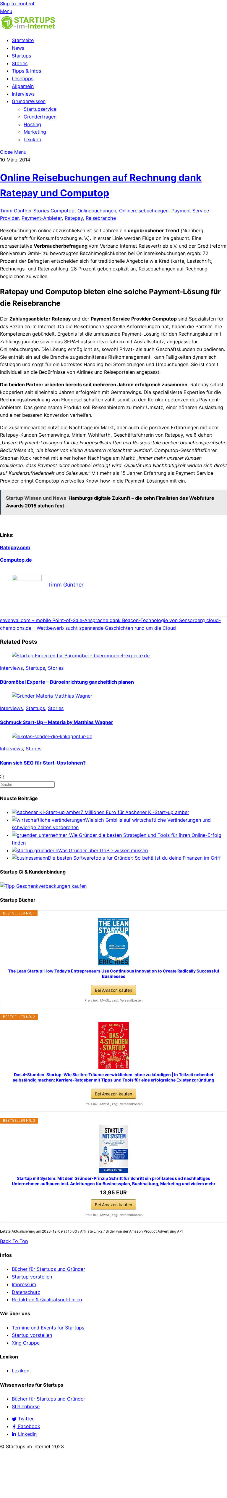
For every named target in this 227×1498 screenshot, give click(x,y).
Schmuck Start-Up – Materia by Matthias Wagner (56, 722)
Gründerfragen (40, 117)
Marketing (35, 132)
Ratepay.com (15, 547)
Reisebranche (101, 218)
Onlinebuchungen (96, 211)
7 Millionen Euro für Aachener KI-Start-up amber (134, 812)
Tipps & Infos (26, 71)
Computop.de (16, 560)
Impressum (24, 1284)
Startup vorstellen (32, 1277)
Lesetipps (22, 78)
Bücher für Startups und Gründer (48, 1269)
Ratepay (74, 218)
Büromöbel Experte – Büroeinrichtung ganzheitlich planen (67, 682)
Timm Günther (16, 211)
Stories (19, 63)
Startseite (23, 40)
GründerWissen (29, 101)
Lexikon (32, 139)
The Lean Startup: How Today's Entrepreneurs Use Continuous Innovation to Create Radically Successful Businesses (113, 973)
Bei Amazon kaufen (113, 990)
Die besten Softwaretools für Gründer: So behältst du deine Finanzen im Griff (134, 858)
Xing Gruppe (26, 1343)
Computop (62, 211)
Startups (21, 56)
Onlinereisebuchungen (143, 211)
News (18, 48)
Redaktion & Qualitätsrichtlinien (47, 1299)
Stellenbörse (26, 1406)
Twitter (25, 1419)
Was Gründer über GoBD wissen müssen (103, 850)
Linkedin (27, 1434)
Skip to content (17, 4)
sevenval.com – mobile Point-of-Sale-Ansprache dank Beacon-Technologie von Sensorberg (102, 620)
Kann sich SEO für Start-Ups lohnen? (43, 763)
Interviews (23, 94)
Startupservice (40, 109)
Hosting (32, 124)
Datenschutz (26, 1292)
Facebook (28, 1426)
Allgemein (23, 86)
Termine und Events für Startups (48, 1328)
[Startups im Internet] (28, 28)
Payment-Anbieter (42, 218)
